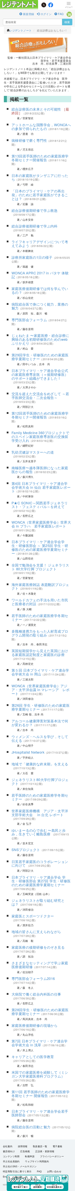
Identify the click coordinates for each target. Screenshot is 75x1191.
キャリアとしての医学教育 (33, 1056)
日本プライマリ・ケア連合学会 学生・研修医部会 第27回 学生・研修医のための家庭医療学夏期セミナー (41, 881)
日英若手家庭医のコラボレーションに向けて (40, 863)
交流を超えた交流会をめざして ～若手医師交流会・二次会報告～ (40, 395)
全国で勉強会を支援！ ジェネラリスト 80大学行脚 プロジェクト (40, 566)
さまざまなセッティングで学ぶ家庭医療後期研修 (40, 964)
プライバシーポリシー (52, 1156)
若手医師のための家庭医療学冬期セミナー (40, 617)
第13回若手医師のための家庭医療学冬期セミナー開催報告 (40, 157)
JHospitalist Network (28, 752)
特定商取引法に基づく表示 (17, 1171)
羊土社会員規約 (11, 1161)
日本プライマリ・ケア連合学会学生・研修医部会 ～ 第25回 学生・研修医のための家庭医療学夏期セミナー (40, 547)
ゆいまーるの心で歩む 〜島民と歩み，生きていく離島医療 (39, 832)
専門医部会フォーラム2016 (33, 978)
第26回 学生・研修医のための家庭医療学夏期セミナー (41, 707)
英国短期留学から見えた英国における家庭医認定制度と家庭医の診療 (40, 652)
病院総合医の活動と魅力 (31, 1126)
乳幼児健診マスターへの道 (33, 452)
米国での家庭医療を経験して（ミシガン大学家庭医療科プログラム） (40, 1074)
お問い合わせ (54, 1171)
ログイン (46, 14)
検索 (67, 22)
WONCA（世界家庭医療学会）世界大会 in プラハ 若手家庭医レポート (41, 524)
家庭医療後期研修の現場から (35, 1025)
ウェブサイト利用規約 (37, 1161)
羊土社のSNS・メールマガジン (20, 1166)
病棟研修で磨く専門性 (29, 140)
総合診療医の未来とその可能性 (36, 109)
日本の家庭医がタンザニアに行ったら (40, 177)
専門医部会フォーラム (29, 319)
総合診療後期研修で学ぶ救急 (35, 210)
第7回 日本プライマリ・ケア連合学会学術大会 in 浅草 (40, 1042)
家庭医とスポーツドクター (33, 915)
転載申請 (30, 1156)
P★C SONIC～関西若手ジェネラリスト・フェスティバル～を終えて (40, 504)
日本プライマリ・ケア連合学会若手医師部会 (40, 1113)
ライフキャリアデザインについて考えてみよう (40, 243)
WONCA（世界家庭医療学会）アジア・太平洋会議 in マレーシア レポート (41, 689)
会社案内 (7, 1146)
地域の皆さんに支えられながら (36, 931)
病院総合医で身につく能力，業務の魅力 (40, 306)
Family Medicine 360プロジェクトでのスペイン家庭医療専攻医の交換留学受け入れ (40, 436)
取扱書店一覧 (40, 1146)
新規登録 (28, 14)
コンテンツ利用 (11, 1156)
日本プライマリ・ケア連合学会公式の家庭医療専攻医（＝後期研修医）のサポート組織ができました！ (40, 374)
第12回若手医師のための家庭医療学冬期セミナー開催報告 (40, 415)
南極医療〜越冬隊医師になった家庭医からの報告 (40, 469)
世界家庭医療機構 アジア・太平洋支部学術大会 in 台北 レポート (40, 812)
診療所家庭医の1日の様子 (32, 257)
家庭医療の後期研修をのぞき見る (38, 947)
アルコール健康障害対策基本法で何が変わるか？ (40, 722)
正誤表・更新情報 (44, 1151)
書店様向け (9, 1151)
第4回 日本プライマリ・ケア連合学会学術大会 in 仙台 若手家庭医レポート (41, 487)
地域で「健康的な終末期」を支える (40, 763)
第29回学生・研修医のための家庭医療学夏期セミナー (40, 356)
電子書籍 (57, 1146)
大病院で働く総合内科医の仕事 (36, 994)
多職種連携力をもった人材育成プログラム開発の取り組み (40, 633)
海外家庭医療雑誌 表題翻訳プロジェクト (40, 586)
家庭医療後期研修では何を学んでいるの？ (40, 290)
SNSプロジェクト (26, 849)
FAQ (60, 14)
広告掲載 (25, 1151)
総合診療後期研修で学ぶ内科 (35, 225)
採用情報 (23, 1146)
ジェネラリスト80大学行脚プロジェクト (40, 781)
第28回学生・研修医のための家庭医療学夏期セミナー (40, 1011)
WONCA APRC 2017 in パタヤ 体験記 (40, 274)
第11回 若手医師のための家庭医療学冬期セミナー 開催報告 (41, 1093)
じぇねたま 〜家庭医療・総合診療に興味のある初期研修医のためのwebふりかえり (40, 339)
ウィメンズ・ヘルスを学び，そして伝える (40, 738)
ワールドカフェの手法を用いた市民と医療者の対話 (40, 601)
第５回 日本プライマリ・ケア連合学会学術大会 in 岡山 (40, 672)
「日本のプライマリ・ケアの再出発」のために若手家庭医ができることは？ (40, 194)
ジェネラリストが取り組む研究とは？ (38, 902)
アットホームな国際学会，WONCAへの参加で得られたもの (41, 126)
